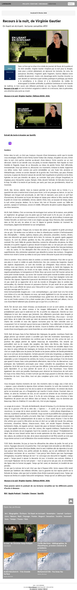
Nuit (20, 516)
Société (59, 516)
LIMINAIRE (6, 4)
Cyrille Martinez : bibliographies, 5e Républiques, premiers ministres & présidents (52, 546)
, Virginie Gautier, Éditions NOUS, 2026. (27, 96)
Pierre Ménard (33, 587)
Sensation (50, 516)
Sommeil (67, 516)
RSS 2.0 (45, 589)
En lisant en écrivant (36, 513)
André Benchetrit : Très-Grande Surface (17, 573)
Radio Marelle (7, 546)
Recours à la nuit (11, 88)
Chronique (42, 4)
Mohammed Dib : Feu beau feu (50, 571)
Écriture (34, 4)
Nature (13, 516)
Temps (13, 519)
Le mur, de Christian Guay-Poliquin (18, 543)
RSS (5, 493)
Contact (40, 589)
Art (6, 513)
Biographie (13, 513)
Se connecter (33, 589)
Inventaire (51, 513)
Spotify (41, 493)
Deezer (33, 493)
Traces (20, 519)
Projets (26, 4)
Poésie (34, 516)
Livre (7, 516)
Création (52, 4)
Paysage (26, 516)
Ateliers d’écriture (42, 550)
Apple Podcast (14, 493)
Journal (60, 513)
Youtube (25, 493)
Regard (42, 516)
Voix (26, 519)
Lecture (68, 513)
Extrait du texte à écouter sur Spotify (20, 135)
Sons (6, 519)
